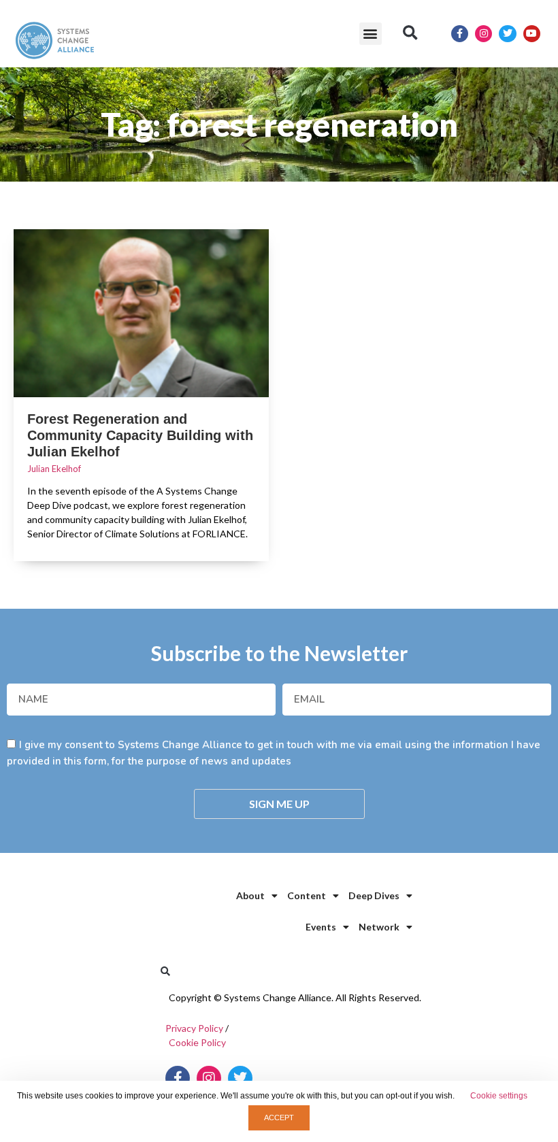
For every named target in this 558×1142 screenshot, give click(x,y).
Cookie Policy (197, 1042)
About (250, 895)
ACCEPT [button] (279, 1117)
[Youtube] (531, 33)
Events (321, 927)
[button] (370, 33)
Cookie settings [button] (498, 1096)
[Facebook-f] (459, 33)
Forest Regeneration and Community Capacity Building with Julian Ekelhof (140, 435)
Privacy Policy (194, 1028)
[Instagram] (483, 33)
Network (379, 927)
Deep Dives (373, 895)
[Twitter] (507, 33)
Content (306, 895)
